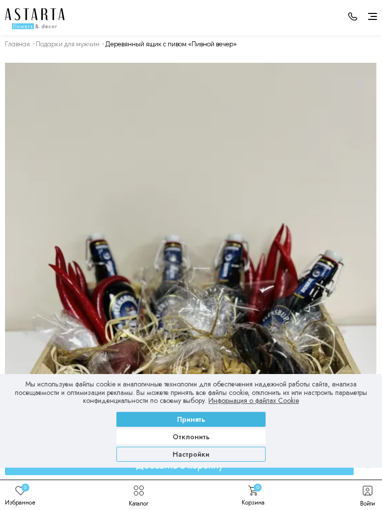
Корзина (253, 495)
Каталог (138, 503)
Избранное (20, 495)
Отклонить (191, 437)
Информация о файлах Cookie (253, 400)
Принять (191, 419)
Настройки (191, 454)
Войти (367, 503)
